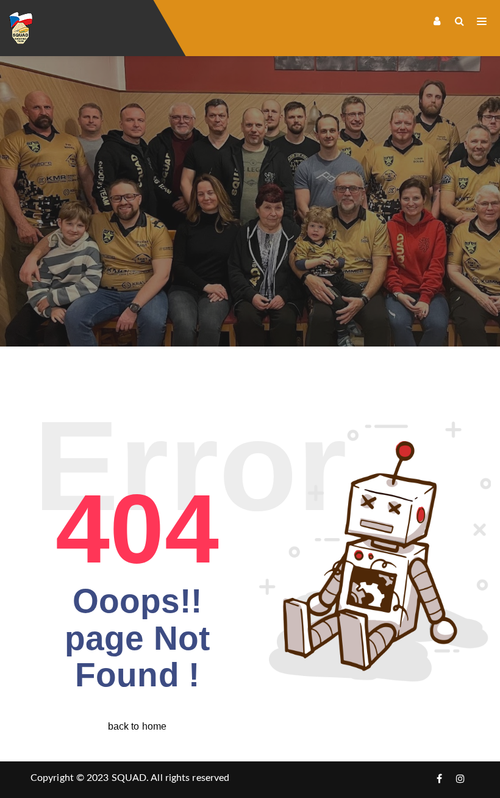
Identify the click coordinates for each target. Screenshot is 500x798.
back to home (137, 726)
